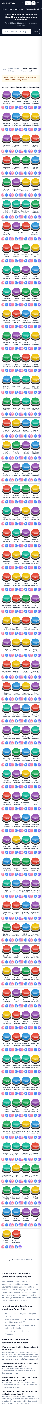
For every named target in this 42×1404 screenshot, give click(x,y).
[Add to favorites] (2, 107)
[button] (6, 95)
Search (35, 31)
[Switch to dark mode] (33, 3)
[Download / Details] (10, 107)
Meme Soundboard (32, 9)
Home (4, 9)
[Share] (6, 107)
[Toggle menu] (38, 3)
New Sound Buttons (16, 9)
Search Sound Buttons (13, 70)
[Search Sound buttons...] (22, 3)
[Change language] (28, 3)
